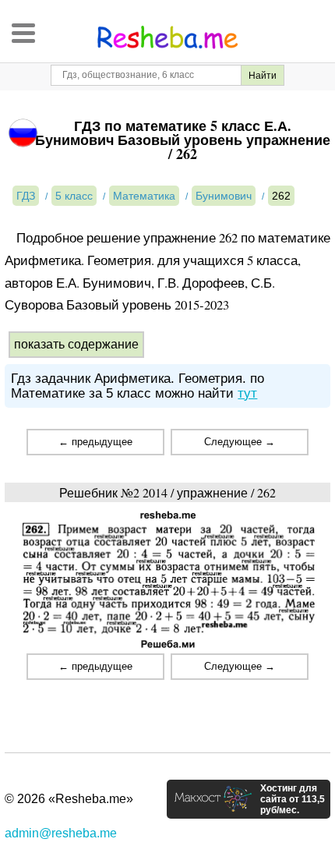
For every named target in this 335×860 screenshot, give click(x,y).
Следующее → (239, 442)
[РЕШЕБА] (167, 37)
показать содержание (76, 344)
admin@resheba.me (61, 833)
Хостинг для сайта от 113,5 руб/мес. (292, 799)
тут (247, 393)
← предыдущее (95, 442)
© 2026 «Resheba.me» (69, 798)
